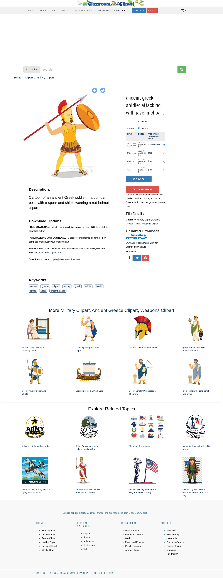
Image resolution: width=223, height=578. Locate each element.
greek (77, 286)
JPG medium (131, 153)
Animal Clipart (49, 534)
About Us (171, 530)
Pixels (141, 134)
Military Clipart (45, 77)
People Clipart (49, 538)
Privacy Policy (174, 546)
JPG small (130, 161)
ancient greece (58, 291)
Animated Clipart (82, 10)
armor (33, 291)
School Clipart (49, 530)
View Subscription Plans (51, 252)
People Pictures (133, 546)
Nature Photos (132, 530)
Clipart (43, 10)
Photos (86, 537)
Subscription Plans (139, 242)
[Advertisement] (111, 38)
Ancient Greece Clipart (115, 310)
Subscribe (139, 11)
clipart (56, 286)
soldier (88, 286)
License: (130, 128)
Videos (86, 549)
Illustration (105, 10)
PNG (54, 10)
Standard (144, 129)
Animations (89, 541)
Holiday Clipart (49, 542)
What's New (48, 550)
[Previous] (94, 90)
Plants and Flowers (134, 542)
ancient (33, 286)
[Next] (102, 90)
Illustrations (89, 545)
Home (31, 10)
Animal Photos (132, 550)
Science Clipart (49, 546)
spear (43, 291)
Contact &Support (175, 542)
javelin (99, 286)
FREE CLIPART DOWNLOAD (132, 145)
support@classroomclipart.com (65, 259)
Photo (64, 10)
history (67, 286)
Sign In (152, 11)
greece (45, 286)
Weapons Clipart (150, 223)
